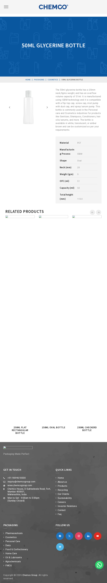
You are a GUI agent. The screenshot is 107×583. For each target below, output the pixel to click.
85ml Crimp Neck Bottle (74, 241)
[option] (41, 229)
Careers (62, 502)
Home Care (11, 553)
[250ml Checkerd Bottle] (11, 218)
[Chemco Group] (53, 7)
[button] (99, 565)
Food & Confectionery (16, 549)
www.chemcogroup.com (20, 485)
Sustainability (65, 498)
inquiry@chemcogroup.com (21, 481)
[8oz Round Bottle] (45, 218)
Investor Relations (67, 506)
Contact (62, 510)
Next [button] (98, 212)
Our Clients (63, 494)
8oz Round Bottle (41, 240)
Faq (60, 514)
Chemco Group (29, 575)
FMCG (8, 565)
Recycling (63, 490)
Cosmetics (11, 537)
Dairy (8, 545)
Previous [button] (92, 212)
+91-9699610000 (17, 478)
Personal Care (12, 541)
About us (62, 482)
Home (61, 478)
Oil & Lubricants (13, 557)
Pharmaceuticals (14, 533)
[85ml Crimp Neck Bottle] (78, 218)
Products (62, 486)
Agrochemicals (13, 561)
